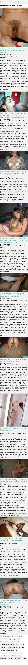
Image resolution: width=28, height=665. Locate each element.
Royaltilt (12, 644)
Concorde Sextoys (5, 650)
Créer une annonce (22, 2)
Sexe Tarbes (14, 650)
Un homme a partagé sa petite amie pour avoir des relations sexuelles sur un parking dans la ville (13, 240)
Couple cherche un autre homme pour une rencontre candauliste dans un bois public (13, 50)
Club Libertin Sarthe (15, 655)
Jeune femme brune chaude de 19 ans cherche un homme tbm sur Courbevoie (13, 602)
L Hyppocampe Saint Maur (7, 636)
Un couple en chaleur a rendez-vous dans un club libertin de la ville (13, 539)
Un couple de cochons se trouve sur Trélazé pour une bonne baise (13, 429)
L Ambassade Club (5, 658)
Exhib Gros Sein (20, 644)
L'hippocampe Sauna (14, 639)
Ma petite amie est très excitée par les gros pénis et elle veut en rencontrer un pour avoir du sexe (12, 115)
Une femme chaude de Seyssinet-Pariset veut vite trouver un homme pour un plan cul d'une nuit (13, 295)
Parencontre (4, 2)
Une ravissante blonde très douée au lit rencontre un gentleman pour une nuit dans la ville (13, 173)
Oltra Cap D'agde (4, 641)
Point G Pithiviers (22, 658)
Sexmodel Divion (4, 644)
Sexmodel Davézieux (15, 641)
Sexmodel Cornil (19, 636)
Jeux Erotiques (20, 647)
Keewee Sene (3, 639)
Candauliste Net (4, 655)
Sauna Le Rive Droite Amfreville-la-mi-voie (11, 653)
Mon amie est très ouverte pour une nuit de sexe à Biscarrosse (13, 360)
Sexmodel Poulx (4, 647)
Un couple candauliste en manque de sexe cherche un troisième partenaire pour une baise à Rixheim (13, 481)
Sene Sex (12, 647)
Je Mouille (13, 658)
